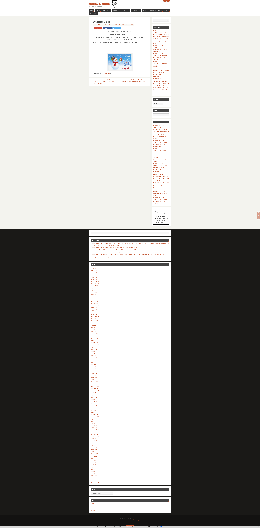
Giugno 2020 (94, 397)
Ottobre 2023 (94, 321)
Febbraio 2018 (94, 451)
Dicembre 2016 (95, 482)
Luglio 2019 (94, 419)
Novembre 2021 (95, 362)
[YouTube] (258, 213)
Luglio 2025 (94, 288)
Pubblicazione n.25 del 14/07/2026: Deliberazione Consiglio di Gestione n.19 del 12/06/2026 (114, 250)
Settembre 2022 (95, 344)
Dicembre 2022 (95, 338)
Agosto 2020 (94, 393)
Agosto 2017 (94, 465)
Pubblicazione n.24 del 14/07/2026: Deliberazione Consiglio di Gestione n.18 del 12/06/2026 (114, 252)
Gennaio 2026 (94, 279)
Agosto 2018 (94, 438)
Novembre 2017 (95, 458)
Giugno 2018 (94, 443)
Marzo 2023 (94, 331)
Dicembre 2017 (95, 456)
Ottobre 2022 (94, 342)
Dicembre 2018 (95, 430)
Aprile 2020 (94, 401)
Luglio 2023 (94, 325)
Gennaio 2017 (94, 480)
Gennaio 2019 (94, 427)
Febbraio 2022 (94, 358)
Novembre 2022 (95, 340)
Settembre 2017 (95, 462)
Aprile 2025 (94, 292)
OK (161, 527)
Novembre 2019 (95, 412)
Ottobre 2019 (94, 414)
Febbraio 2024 (94, 312)
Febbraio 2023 (94, 334)
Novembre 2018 (95, 432)
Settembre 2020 (95, 390)
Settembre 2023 (95, 323)
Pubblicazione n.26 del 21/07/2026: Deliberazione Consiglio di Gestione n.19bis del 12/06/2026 (115, 247)
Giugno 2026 (94, 272)
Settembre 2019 (95, 417)
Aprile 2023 (94, 329)
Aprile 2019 (94, 425)
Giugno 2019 (94, 421)
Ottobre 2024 (94, 303)
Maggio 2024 (94, 310)
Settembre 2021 (95, 366)
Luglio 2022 (94, 347)
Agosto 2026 (94, 268)
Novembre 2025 (95, 283)
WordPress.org (95, 510)
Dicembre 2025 (95, 281)
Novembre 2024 (95, 301)
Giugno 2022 (94, 349)
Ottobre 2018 (94, 434)
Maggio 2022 (94, 351)
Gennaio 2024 (94, 314)
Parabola (130, 522)
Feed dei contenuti (95, 506)
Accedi (92, 503)
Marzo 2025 (94, 294)
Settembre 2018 (95, 436)
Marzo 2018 (94, 449)
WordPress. (135, 522)
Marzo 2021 (94, 377)
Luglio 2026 (94, 270)
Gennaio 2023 (94, 336)
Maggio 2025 (94, 290)
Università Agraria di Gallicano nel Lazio (106, 24)
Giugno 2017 (94, 469)
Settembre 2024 (95, 305)
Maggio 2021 (94, 373)
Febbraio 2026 (94, 277)
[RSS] (258, 218)
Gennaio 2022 (94, 360)
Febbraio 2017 (94, 478)
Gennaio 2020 (94, 408)
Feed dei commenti (96, 508)
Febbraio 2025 (94, 297)
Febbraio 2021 (94, 379)
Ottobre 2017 (94, 460)
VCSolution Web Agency (133, 520)
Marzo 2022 (94, 355)
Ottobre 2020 (94, 388)
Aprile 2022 (94, 353)
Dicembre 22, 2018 (123, 24)
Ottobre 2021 (94, 364)
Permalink (107, 73)
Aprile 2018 (94, 447)
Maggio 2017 (94, 471)
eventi (131, 24)
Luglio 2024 (94, 307)
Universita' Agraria (99, 4)
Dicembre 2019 (95, 410)
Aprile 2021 (94, 375)
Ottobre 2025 (94, 286)
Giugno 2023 (94, 327)
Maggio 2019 (94, 423)
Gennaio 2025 (94, 299)
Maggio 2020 (94, 399)
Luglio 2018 (94, 441)
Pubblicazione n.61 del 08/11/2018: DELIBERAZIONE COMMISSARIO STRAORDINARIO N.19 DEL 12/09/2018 (105, 81)
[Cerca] (167, 20)
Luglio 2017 (94, 467)
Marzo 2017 (94, 475)
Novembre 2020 (95, 386)
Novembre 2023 (95, 318)
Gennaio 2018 (94, 454)
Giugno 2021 (94, 371)
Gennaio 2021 (94, 382)
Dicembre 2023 (95, 316)
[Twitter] (258, 215)
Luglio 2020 (94, 395)
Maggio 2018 (94, 445)
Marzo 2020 (94, 403)
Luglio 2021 (94, 368)
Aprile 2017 (94, 473)
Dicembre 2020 (95, 384)
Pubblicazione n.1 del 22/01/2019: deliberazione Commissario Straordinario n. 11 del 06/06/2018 (134, 80)
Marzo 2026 (94, 275)
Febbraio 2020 (94, 406)
